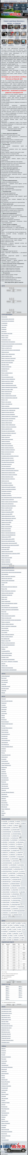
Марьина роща (4, 1121)
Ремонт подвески (5, 406)
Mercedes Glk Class (16, 879)
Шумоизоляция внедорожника (8, 341)
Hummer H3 (4, 848)
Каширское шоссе (5, 1029)
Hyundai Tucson (15, 850)
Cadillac (18, 923)
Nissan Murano (22, 887)
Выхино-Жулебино (5, 1081)
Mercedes (15, 933)
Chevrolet (4, 925)
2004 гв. (7, 986)
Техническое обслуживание (7, 321)
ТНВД (2, 584)
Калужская (3, 709)
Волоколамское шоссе (6, 1013)
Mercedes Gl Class (6, 879)
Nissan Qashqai (5, 891)
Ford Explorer (14, 840)
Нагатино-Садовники (6, 1056)
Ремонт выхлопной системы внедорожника (11, 620)
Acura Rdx (11, 821)
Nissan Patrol (14, 889)
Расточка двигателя (6, 466)
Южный (3, 692)
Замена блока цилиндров (7, 439)
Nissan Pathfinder (5, 889)
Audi (8, 923)
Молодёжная (4, 802)
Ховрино (3, 1100)
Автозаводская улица (6, 1011)
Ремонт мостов (4, 613)
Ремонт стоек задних (6, 401)
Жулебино (3, 711)
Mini (20, 933)
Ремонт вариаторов (5, 601)
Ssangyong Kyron (5, 900)
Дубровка (3, 748)
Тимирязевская (4, 796)
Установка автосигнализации (7, 659)
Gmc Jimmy (12, 842)
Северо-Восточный (5, 686)
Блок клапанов (4, 374)
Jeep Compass (15, 860)
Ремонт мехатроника (6, 528)
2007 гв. (20, 988)
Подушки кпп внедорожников (8, 431)
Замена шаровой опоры (6, 428)
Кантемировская (5, 744)
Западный (3, 690)
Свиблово (3, 771)
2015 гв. (20, 997)
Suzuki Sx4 (13, 906)
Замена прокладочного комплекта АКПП (10, 553)
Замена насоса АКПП (6, 522)
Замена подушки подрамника (8, 414)
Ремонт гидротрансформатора (8, 532)
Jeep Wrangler (12, 864)
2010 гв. (7, 992)
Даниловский (4, 1079)
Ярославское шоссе (6, 1017)
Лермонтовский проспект (7, 723)
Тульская (3, 698)
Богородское (4, 1106)
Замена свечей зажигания (7, 593)
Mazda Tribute (5, 877)
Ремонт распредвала (6, 453)
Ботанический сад (5, 734)
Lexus (19, 931)
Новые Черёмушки (5, 808)
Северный (3, 684)
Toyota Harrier (20, 906)
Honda (13, 927)
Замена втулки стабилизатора (8, 410)
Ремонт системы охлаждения (8, 642)
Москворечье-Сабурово (6, 1131)
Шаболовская (4, 757)
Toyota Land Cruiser (6, 910)
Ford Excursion (14, 837)
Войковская (4, 767)
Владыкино (4, 719)
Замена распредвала (6, 443)
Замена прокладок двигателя (8, 478)
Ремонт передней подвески (7, 634)
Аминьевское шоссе (6, 1036)
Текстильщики (4, 786)
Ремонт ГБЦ (4, 588)
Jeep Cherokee (14, 858)
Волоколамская (5, 721)
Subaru (22, 937)
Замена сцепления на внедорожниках (10, 609)
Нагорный (3, 1096)
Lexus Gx (15, 871)
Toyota (9, 939)
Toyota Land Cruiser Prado (18, 910)
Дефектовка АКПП (5, 547)
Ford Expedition (5, 840)
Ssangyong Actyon (5, 898)
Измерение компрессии (6, 595)
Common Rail (4, 582)
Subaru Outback (15, 902)
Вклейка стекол (5, 657)
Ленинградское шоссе (6, 1027)
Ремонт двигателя (5, 437)
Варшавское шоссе (5, 1015)
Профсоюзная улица (6, 1019)
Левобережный (4, 1065)
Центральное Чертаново (7, 1067)
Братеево (3, 1092)
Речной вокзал (4, 730)
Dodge (22, 925)
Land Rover (4, 931)
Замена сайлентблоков (6, 422)
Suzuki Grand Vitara (15, 904)
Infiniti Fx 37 (12, 852)
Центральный (4, 680)
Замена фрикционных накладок (8, 518)
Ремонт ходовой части (6, 348)
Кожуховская (4, 738)
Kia (23, 929)
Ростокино (3, 1058)
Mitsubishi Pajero (5, 885)
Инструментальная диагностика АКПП (10, 545)
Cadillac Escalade (5, 827)
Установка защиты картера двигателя (10, 456)
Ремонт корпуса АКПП (6, 510)
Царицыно (3, 1063)
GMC (8, 927)
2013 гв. (20, 995)
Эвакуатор (3, 327)
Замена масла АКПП (6, 536)
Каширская (3, 703)
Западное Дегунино (5, 1135)
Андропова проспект (6, 1034)
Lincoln (3, 933)
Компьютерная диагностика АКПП (9, 543)
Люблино (3, 769)
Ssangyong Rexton (16, 900)
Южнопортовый (4, 1073)
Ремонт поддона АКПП (6, 526)
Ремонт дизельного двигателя (8, 576)
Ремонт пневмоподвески (7, 372)
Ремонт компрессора (6, 393)
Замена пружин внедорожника (8, 418)
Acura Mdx (4, 821)
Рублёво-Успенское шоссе (7, 1040)
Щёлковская (4, 806)
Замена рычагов (5, 352)
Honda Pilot (4, 846)
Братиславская (4, 732)
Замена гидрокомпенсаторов (7, 468)
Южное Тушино (4, 1094)
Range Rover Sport (18, 869)
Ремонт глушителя (5, 622)
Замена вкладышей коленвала (8, 487)
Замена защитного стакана (7, 381)
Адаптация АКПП (5, 549)
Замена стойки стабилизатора (8, 424)
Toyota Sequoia (13, 912)
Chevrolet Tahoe (16, 831)
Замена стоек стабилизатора (8, 354)
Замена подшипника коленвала (8, 489)
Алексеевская (4, 761)
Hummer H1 (12, 846)
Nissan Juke (13, 887)
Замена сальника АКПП (6, 514)
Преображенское (5, 1112)
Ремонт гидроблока (5, 559)
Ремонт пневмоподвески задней (8, 395)
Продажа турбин (5, 364)
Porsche (20, 935)
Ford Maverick (22, 840)
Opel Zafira (22, 891)
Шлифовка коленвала (6, 495)
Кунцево (3, 1054)
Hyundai (3, 929)
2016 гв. (7, 999)
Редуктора (3, 611)
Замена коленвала (5, 441)
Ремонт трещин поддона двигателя (9, 501)
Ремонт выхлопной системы (7, 360)
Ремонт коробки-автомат (7, 507)
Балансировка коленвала (7, 485)
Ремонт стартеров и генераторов (8, 626)
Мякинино (3, 798)
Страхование (4, 323)
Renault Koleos (15, 894)
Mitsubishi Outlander (15, 883)
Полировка (3, 329)
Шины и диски (4, 647)
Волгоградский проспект (7, 701)
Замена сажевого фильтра (7, 624)
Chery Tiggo (15, 827)
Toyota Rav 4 (4, 912)
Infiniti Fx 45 (20, 852)
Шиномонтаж (4, 370)
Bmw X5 (10, 825)
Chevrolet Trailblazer (16, 833)
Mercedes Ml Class (6, 881)
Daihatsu (16, 925)
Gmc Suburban (20, 842)
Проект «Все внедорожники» (7, 1152)
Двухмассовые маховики (7, 362)
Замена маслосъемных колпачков (9, 474)
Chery (24, 923)
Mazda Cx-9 (20, 875)
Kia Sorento (21, 864)
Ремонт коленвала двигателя (8, 449)
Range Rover (12, 931)
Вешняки (3, 1137)
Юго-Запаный (4, 682)
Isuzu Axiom (4, 856)
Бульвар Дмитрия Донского (7, 792)
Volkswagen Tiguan (6, 914)
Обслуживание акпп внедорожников (9, 607)
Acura (3, 923)
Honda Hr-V (19, 844)
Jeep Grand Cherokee (6, 862)
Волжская (3, 781)
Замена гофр (4, 665)
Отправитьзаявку (17, 8)
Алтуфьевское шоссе (6, 1009)
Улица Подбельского (6, 765)
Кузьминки (3, 759)
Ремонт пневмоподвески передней (9, 397)
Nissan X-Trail (14, 891)
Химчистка (3, 331)
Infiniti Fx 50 (4, 854)
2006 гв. (7, 988)
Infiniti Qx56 (19, 854)
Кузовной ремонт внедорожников (8, 669)
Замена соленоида (5, 524)
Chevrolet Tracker (5, 833)
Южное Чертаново (5, 1123)
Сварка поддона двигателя (7, 499)
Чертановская (4, 742)
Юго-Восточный (5, 688)
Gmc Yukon (4, 844)
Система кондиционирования (8, 644)
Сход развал (4, 632)
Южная (3, 715)
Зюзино (3, 1077)
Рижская (3, 725)
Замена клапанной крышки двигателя (9, 470)
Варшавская (4, 794)
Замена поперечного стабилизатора (9, 416)
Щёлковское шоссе (5, 1032)
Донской (3, 1104)
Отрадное (3, 750)
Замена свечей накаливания (7, 580)
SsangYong (16, 937)
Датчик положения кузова (7, 377)
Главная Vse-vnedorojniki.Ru (10, 1)
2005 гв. (20, 986)
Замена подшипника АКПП (7, 512)
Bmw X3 (3, 825)
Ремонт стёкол (4, 337)
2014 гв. (7, 997)
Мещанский (4, 1069)
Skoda (9, 937)
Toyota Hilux (15, 908)
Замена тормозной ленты (7, 520)
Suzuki (3, 939)
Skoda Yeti (13, 896)
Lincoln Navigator (21, 873)
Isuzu (14, 929)
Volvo (22, 939)
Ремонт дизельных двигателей (8, 358)
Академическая (5, 779)
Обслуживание (4, 574)
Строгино (3, 705)
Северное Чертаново (6, 1085)
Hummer (18, 927)
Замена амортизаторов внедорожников (10, 408)
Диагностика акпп (5, 605)
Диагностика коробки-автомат (8, 541)
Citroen (10, 925)
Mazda (9, 933)
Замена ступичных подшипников (8, 426)
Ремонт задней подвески (7, 636)
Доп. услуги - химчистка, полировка (9, 661)
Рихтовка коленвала (6, 493)
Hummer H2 (20, 846)
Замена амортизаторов (6, 653)
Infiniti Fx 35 (4, 852)
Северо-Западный (5, 676)
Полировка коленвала (6, 491)
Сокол (2, 811)
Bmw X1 (23, 823)
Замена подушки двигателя (7, 412)
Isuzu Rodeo (12, 856)
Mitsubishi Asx (5, 883)
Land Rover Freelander (6, 869)
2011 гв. (20, 992)
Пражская (3, 790)
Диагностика (4, 316)
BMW (13, 923)
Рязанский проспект (6, 754)
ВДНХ (2, 815)
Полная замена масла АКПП (7, 539)
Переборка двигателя (6, 435)
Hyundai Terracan (5, 850)
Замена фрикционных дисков (8, 516)
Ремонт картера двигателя (7, 447)
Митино (3, 752)
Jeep (19, 929)
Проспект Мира (4, 804)
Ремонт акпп (4, 599)
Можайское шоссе (5, 1023)
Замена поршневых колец (7, 476)
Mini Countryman (16, 881)
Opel (15, 935)
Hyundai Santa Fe (13, 848)
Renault (3, 937)
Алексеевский (4, 1083)
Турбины (3, 649)
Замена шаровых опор (6, 356)
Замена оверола (5, 555)
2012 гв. (7, 995)
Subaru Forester (5, 902)
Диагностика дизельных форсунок (9, 586)
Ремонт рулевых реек (6, 617)
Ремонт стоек (4, 399)
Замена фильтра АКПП (6, 557)
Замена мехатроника (6, 530)
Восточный (3, 678)
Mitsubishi (4, 935)
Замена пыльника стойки (7, 389)
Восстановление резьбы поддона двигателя (11, 497)
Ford (3, 927)
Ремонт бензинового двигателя (8, 590)
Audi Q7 (17, 823)
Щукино (3, 1119)
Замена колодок (5, 630)
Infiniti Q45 (12, 854)
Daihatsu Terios (15, 835)
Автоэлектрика (4, 628)
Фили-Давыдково (5, 1108)
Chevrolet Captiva (15, 829)
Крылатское (4, 775)
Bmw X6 (16, 825)
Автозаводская (4, 777)
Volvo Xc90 (4, 916)
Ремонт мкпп (4, 597)
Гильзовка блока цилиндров (7, 462)
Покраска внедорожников (7, 667)
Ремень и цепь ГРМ (5, 640)
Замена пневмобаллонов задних (8, 385)
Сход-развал (4, 325)
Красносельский (5, 1129)
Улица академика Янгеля (7, 746)
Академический (5, 1139)
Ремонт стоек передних (6, 404)
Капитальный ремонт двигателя (8, 433)
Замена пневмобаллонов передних (9, 387)
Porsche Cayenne (5, 894)
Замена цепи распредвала (7, 503)
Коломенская (4, 736)
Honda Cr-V (12, 844)
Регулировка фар (5, 638)
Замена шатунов (5, 480)
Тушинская (3, 800)
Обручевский (4, 1115)
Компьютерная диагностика (7, 319)
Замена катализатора (6, 366)
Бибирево (3, 1127)
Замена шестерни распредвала (8, 505)
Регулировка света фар (6, 333)
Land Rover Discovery (14, 867)
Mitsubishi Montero (15, 885)
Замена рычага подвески (7, 420)
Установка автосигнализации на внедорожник (11, 343)
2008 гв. (7, 990)
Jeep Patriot (4, 864)
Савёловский (4, 1090)
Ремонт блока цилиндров (7, 445)
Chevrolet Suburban (6, 831)
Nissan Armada (5, 887)
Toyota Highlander (5, 908)
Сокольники (4, 713)
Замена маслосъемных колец (8, 472)
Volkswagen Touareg (17, 914)
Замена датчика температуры (8, 379)
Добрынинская (4, 784)
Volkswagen (15, 939)
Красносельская (5, 788)
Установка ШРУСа (5, 651)
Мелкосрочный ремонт (6, 655)
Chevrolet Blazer (5, 829)
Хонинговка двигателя (6, 464)
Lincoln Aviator (11, 873)
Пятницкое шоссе (5, 1042)
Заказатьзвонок (23, 8)
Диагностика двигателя (6, 578)
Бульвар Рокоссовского (6, 728)
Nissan (10, 935)
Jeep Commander (5, 860)
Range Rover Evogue (6, 871)
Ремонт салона (4, 335)
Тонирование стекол (6, 339)
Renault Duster (5, 896)
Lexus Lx (22, 871)
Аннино (3, 717)
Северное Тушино (5, 1102)
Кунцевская (4, 707)
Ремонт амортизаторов (6, 391)
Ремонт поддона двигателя (7, 451)
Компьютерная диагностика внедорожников (11, 572)
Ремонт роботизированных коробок (9, 603)
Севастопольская (5, 763)
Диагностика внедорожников (7, 570)
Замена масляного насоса (7, 458)
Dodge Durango (5, 837)
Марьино (3, 813)
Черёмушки (4, 1071)
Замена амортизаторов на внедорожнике (10, 350)
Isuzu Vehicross (5, 858)
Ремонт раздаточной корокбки (8, 615)
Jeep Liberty (16, 862)
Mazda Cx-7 (12, 875)
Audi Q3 (17, 821)
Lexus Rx (4, 873)
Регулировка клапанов (6, 483)
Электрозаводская (5, 740)
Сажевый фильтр (5, 368)
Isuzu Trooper (20, 856)
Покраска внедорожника (6, 345)
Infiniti (9, 929)
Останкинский (4, 1088)
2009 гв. (20, 990)
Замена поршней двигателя (7, 460)
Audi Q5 (11, 823)
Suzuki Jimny (4, 906)
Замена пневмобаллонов (7, 383)
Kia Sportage (4, 867)
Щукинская (3, 773)
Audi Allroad (4, 823)
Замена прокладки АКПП (7, 551)
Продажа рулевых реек (6, 563)
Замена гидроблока (5, 561)
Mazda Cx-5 (4, 875)
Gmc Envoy (4, 842)
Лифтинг (3, 663)
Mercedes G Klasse (14, 877)
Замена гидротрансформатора (8, 534)
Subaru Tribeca (5, 904)
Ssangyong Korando (17, 898)
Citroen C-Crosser (5, 835)
